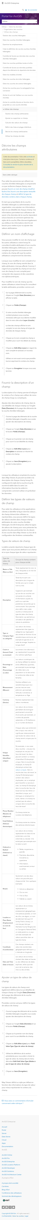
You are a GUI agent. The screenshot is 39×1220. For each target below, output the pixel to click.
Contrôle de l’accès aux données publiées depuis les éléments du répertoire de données (19, 69)
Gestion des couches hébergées (14, 35)
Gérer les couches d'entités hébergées (16, 40)
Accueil (4, 1127)
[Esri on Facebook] (6, 1207)
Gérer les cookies (18, 1216)
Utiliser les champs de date (14, 136)
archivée (30, 157)
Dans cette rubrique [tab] (10, 175)
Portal (4, 1130)
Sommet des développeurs (11, 1196)
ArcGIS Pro (6, 1158)
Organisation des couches (13, 29)
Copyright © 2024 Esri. (9, 1213)
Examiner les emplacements (12, 44)
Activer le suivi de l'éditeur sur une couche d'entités (18, 96)
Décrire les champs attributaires (16, 131)
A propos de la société (10, 1183)
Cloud (4, 1140)
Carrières (5, 1186)
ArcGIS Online (7, 1155)
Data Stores (6, 1137)
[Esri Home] (6, 1200)
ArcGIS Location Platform (11, 1165)
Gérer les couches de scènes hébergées (17, 84)
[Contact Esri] (13, 1207)
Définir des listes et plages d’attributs (18, 127)
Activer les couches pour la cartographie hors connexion (18, 89)
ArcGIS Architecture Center (12, 1175)
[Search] (23, 10)
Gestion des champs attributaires (16, 114)
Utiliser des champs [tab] (12, 109)
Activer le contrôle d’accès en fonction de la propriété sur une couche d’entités (18, 103)
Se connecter (32, 10)
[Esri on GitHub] (10, 1207)
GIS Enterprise (11, 3)
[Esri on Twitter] (3, 1207)
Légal (26, 1216)
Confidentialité (6, 1216)
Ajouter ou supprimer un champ (16, 118)
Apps (4, 1143)
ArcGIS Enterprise (8, 1161)
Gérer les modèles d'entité (12, 75)
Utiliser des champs (11, 32)
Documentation (7, 1146)
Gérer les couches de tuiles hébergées (16, 79)
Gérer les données (15, 27)
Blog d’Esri (6, 1190)
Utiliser (4, 27)
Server (4, 1133)
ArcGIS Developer (8, 1168)
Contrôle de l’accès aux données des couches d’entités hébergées (19, 57)
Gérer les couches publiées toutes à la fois (17, 63)
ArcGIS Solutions (8, 1171)
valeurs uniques (21, 770)
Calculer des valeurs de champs (16, 123)
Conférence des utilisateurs (12, 1193)
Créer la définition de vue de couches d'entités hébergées (19, 50)
